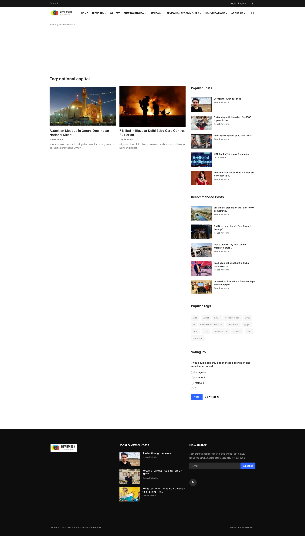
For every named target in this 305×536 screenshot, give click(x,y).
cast (206, 331)
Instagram (200, 372)
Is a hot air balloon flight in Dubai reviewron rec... (231, 264)
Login (233, 3)
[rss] (193, 482)
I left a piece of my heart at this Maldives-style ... (230, 246)
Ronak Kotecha (222, 102)
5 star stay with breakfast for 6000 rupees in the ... (232, 119)
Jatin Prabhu (56, 139)
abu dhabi (233, 324)
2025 (247, 317)
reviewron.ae (220, 331)
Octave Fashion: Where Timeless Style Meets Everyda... (234, 283)
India (195, 331)
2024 (217, 317)
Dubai (206, 317)
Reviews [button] (156, 13)
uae (195, 317)
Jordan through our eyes (227, 98)
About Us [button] (237, 13)
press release (232, 317)
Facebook (199, 377)
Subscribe (248, 465)
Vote (196, 396)
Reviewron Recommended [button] (183, 13)
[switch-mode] (252, 3)
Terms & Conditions (241, 527)
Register (242, 3)
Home (84, 13)
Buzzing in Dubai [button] (134, 13)
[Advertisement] (152, 52)
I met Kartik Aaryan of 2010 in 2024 (233, 135)
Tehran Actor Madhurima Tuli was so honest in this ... (234, 174)
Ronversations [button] (215, 13)
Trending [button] (98, 13)
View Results (212, 396)
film (249, 331)
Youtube (199, 382)
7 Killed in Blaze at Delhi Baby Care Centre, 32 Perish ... (152, 133)
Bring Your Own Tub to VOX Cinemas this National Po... (163, 490)
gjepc (247, 324)
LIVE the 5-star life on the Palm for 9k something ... (234, 209)
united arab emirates (211, 324)
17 (194, 324)
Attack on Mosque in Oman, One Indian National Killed (79, 133)
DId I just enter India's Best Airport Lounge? (232, 228)
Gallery (115, 13)
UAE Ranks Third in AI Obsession (232, 154)
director (237, 331)
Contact (54, 3)
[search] (252, 13)
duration (197, 338)
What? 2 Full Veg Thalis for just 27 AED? (162, 472)
